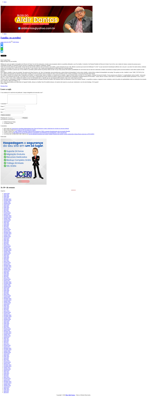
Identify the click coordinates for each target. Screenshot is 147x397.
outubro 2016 (7, 351)
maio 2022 (6, 258)
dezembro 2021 (7, 265)
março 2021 (6, 277)
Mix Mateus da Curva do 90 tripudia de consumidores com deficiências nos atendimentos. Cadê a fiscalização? (40, 132)
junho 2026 (6, 196)
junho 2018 (6, 323)
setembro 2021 (7, 269)
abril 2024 (6, 226)
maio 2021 (6, 275)
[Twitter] (73, 46)
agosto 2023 (7, 237)
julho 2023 (6, 239)
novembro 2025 (7, 200)
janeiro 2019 (7, 313)
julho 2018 (6, 322)
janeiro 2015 (7, 380)
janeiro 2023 (7, 247)
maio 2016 (6, 358)
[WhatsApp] (73, 49)
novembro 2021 (7, 266)
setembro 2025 (7, 203)
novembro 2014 (7, 382)
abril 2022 (6, 259)
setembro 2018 (7, 319)
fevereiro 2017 (7, 345)
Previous (3, 86)
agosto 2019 (7, 304)
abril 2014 (6, 392)
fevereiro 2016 (7, 362)
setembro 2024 (7, 219)
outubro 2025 (7, 201)
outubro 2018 (7, 317)
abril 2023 (6, 243)
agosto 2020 (7, 287)
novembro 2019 (7, 300)
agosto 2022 (7, 254)
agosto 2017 (7, 337)
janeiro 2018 (7, 330)
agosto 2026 (7, 193)
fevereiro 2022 (7, 262)
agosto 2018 (7, 320)
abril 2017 (6, 342)
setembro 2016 (7, 352)
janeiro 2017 (7, 346)
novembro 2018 (7, 316)
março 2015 (6, 377)
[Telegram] (73, 51)
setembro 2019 (7, 302)
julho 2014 (6, 388)
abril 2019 (6, 309)
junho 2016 (6, 356)
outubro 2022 (7, 251)
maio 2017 (6, 341)
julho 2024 (6, 222)
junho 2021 (6, 273)
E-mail (3, 109)
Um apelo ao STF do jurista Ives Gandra (26, 130)
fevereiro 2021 (7, 279)
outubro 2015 (7, 367)
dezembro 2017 (7, 331)
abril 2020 (6, 293)
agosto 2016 (7, 353)
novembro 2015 (7, 366)
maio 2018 (6, 324)
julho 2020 (6, 288)
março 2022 (6, 261)
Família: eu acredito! (11, 37)
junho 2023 (6, 240)
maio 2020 (6, 291)
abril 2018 (6, 326)
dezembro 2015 (7, 364)
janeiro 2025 (7, 214)
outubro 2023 (7, 235)
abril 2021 (6, 276)
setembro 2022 (7, 253)
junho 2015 (6, 373)
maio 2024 (6, 225)
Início (5, 2)
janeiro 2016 (7, 363)
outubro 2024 (7, 218)
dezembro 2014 (7, 381)
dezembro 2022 (7, 248)
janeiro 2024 (7, 230)
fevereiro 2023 (7, 246)
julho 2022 (6, 255)
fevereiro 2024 (7, 229)
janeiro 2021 (7, 280)
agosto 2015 (7, 370)
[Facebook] (73, 44)
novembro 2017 (7, 333)
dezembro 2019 (7, 298)
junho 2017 (6, 340)
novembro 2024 (7, 217)
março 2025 (6, 211)
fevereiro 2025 (7, 213)
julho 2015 (6, 371)
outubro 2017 (7, 334)
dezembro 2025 (7, 199)
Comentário (4, 103)
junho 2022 (6, 257)
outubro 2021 (7, 268)
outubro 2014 (7, 384)
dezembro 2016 (7, 348)
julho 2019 (6, 305)
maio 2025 (6, 208)
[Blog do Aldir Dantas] (46, 31)
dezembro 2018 (7, 315)
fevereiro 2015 (7, 378)
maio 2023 (6, 242)
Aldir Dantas (16, 42)
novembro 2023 (7, 233)
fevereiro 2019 (7, 312)
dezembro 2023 (7, 232)
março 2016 (6, 360)
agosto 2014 (7, 387)
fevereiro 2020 (7, 295)
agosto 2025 (7, 204)
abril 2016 (6, 359)
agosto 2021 (7, 271)
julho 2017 (6, 338)
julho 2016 (6, 355)
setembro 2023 (7, 236)
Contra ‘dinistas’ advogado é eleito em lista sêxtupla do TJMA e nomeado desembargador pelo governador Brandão (42, 131)
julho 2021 (6, 272)
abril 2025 (6, 210)
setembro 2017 (7, 335)
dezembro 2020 (7, 282)
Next (6, 86)
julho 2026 (6, 195)
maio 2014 (6, 391)
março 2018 (6, 327)
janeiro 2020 (7, 297)
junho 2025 (6, 207)
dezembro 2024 (7, 215)
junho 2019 (6, 306)
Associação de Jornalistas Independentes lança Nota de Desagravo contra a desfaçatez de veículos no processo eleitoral (40, 128)
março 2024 (6, 228)
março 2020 (6, 294)
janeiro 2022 (7, 264)
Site (1, 112)
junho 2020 (6, 290)
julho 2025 (6, 206)
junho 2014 (6, 389)
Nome (3, 106)
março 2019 (6, 311)
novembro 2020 (7, 283)
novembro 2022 (7, 250)
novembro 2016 (7, 349)
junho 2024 (6, 224)
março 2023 (6, 244)
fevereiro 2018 (7, 329)
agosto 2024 (7, 221)
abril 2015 (6, 376)
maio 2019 (6, 308)
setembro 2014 (7, 385)
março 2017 (6, 344)
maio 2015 (6, 374)
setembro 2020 (7, 286)
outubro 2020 (7, 284)
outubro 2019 (7, 301)
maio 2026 (6, 197)
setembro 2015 (7, 369)
